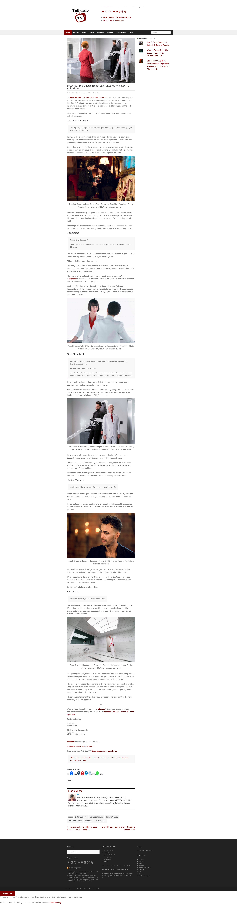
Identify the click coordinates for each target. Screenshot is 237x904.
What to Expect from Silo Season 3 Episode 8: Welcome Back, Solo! (157, 53)
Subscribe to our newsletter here (105, 751)
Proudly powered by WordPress (74, 889)
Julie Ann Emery (75, 820)
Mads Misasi (84, 93)
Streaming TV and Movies (113, 20)
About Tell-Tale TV (109, 851)
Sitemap (106, 861)
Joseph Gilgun (112, 817)
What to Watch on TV (145, 867)
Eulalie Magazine (75, 868)
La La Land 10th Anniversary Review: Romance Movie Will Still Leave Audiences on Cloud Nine (83, 880)
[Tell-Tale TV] (80, 15)
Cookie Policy (55, 902)
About (68, 32)
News (92, 32)
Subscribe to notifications (144, 851)
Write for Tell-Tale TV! (110, 855)
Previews (76, 32)
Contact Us (107, 853)
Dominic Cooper (96, 817)
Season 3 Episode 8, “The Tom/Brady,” (89, 97)
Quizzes (141, 874)
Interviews (100, 32)
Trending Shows (121, 32)
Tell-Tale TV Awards (144, 876)
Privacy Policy (107, 857)
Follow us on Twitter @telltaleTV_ (81, 746)
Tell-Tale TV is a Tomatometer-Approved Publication (117, 866)
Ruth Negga (100, 820)
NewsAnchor (92, 889)
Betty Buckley (80, 817)
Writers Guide (107, 859)
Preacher (93, 93)
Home (103, 7)
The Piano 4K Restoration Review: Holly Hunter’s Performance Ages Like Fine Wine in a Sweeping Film (83, 876)
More (131, 32)
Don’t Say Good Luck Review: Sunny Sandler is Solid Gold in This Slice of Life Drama (83, 872)
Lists (140, 872)
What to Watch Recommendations (117, 17)
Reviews (108, 7)
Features (110, 32)
